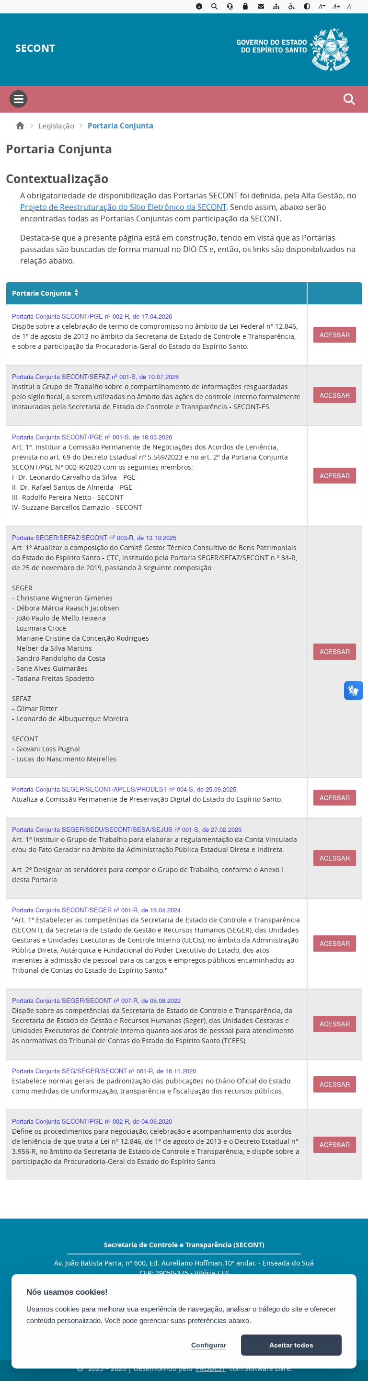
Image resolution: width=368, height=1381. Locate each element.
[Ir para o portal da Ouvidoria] (230, 7)
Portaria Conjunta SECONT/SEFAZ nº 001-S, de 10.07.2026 (95, 376)
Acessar (335, 334)
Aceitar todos (291, 1345)
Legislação (56, 125)
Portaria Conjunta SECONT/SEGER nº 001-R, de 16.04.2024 (96, 909)
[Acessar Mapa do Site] (276, 7)
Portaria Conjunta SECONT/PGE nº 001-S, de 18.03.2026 (92, 436)
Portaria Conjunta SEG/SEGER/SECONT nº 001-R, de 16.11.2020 (104, 1070)
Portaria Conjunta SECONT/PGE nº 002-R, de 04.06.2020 (92, 1121)
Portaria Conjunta (41, 293)
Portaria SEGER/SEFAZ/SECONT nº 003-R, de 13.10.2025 (94, 537)
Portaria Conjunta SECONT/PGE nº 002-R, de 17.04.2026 (92, 316)
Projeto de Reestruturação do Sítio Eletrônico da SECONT (123, 207)
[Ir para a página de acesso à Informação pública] (199, 7)
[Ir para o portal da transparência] (214, 7)
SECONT (35, 48)
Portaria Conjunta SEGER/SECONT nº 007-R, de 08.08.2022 (96, 1000)
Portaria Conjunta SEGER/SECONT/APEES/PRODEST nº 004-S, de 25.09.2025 (124, 789)
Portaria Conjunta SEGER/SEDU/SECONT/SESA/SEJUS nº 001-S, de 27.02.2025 (127, 829)
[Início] (20, 125)
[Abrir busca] (349, 99)
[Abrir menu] (18, 99)
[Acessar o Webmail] (260, 7)
